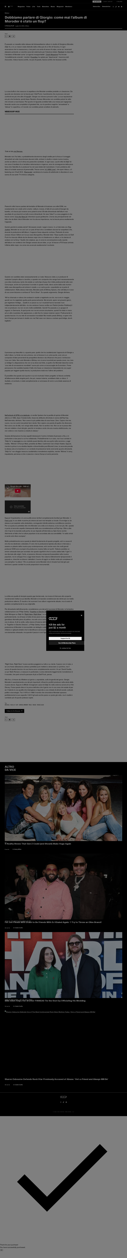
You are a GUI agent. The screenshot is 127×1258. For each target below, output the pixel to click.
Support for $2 (65, 638)
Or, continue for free (65, 648)
